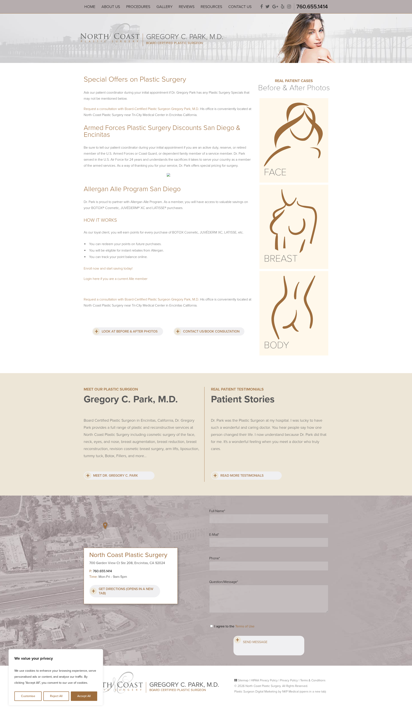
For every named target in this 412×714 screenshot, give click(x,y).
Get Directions (126, 591)
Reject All (56, 696)
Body (276, 345)
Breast (281, 258)
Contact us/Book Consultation (211, 331)
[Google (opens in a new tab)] (275, 6)
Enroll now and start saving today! (108, 268)
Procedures (138, 6)
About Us (110, 6)
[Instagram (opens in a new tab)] (289, 6)
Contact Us (239, 6)
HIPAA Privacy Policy (264, 680)
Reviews (186, 6)
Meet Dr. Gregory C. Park (115, 475)
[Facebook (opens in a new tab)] (261, 6)
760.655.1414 (312, 6)
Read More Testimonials (242, 475)
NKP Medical (304, 691)
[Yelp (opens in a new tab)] (283, 6)
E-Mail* (214, 534)
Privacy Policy (289, 680)
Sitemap (243, 680)
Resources (211, 6)
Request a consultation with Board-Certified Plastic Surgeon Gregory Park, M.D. (141, 109)
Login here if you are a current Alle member (115, 279)
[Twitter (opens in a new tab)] (267, 6)
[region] (56, 677)
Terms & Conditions (312, 680)
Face (275, 172)
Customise (28, 696)
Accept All (84, 696)
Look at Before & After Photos (130, 331)
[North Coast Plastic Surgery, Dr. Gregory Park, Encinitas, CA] (109, 34)
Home (89, 6)
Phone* (214, 558)
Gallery (164, 6)
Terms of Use (244, 626)
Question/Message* (223, 582)
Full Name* (217, 511)
